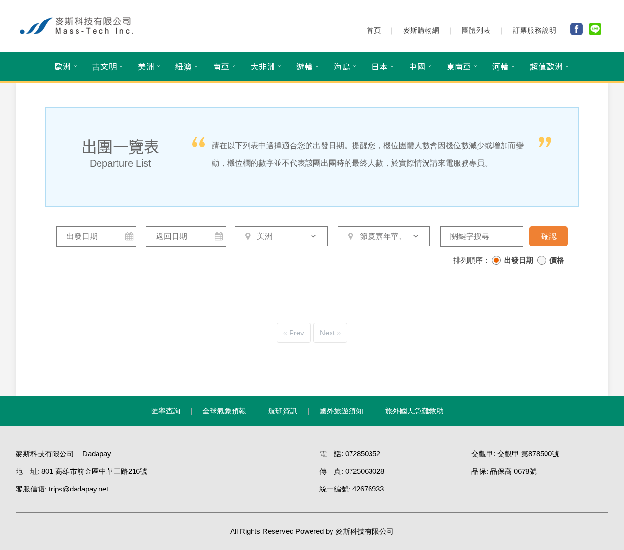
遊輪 (304, 66)
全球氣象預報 (224, 411)
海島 (342, 66)
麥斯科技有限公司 (364, 531)
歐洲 (63, 66)
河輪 (500, 66)
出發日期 (518, 260)
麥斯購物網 (421, 30)
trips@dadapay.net (78, 489)
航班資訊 (282, 411)
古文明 (104, 66)
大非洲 (263, 66)
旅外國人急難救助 (414, 411)
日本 (379, 66)
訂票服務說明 (535, 30)
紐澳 (184, 66)
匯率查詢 (165, 411)
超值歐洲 (546, 66)
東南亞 (459, 66)
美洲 (146, 66)
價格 (556, 260)
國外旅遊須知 (341, 411)
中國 (417, 66)
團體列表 (476, 30)
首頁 (374, 30)
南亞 (221, 66)
